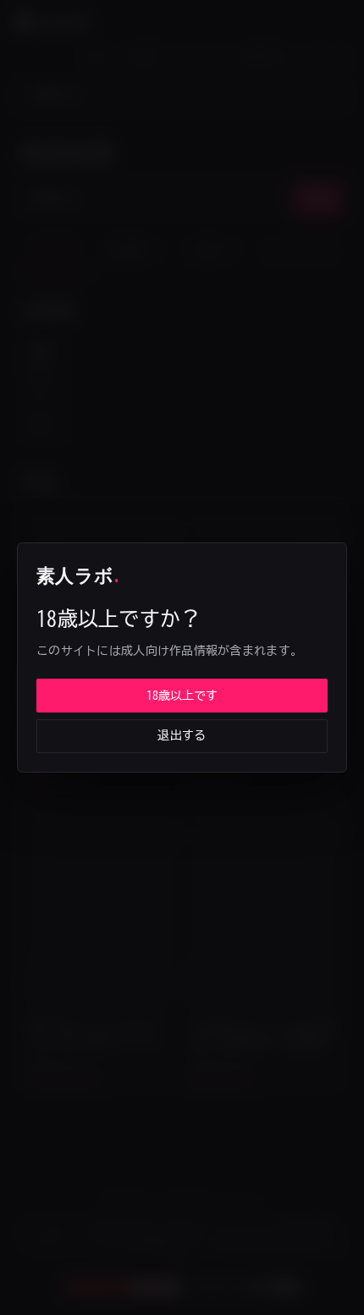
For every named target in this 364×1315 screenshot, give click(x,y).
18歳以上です (182, 696)
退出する (181, 735)
